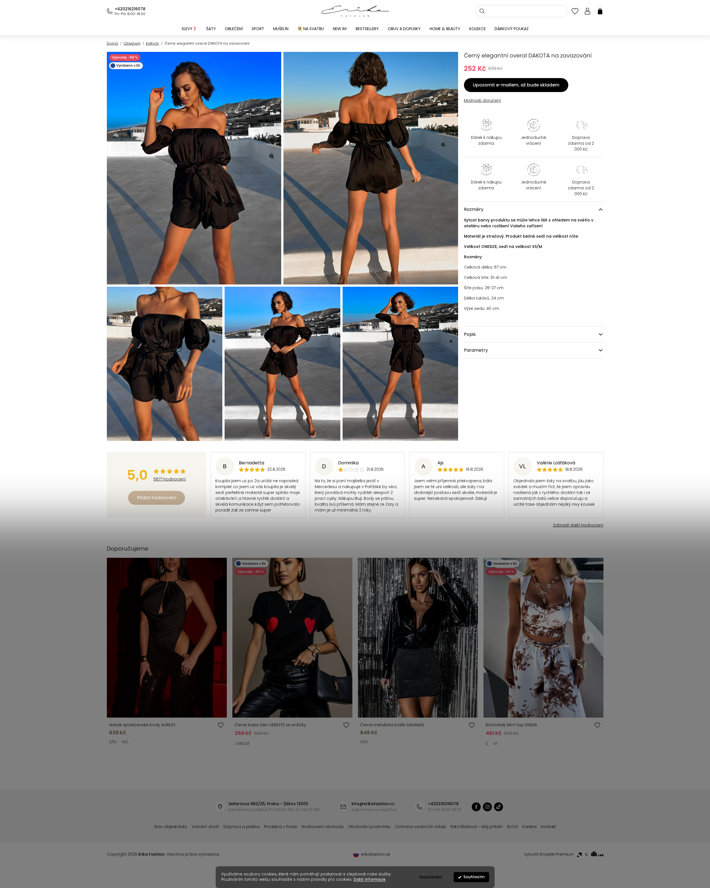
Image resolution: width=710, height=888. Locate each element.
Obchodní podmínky (369, 826)
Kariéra (529, 826)
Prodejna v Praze (280, 826)
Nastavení (430, 877)
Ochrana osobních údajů (420, 826)
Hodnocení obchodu (323, 826)
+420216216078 (130, 9)
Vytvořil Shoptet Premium (549, 854)
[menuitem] (189, 28)
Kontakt (548, 826)
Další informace (370, 879)
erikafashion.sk (375, 854)
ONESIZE (242, 743)
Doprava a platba (241, 826)
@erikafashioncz (498, 806)
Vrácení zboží (205, 826)
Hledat (482, 11)
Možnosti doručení (482, 100)
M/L (125, 742)
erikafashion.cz (476, 806)
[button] (588, 638)
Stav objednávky (170, 826)
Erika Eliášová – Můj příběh (477, 826)
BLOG (512, 826)
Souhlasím (474, 877)
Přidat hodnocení (156, 497)
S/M (112, 742)
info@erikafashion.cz (373, 804)
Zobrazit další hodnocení (578, 525)
